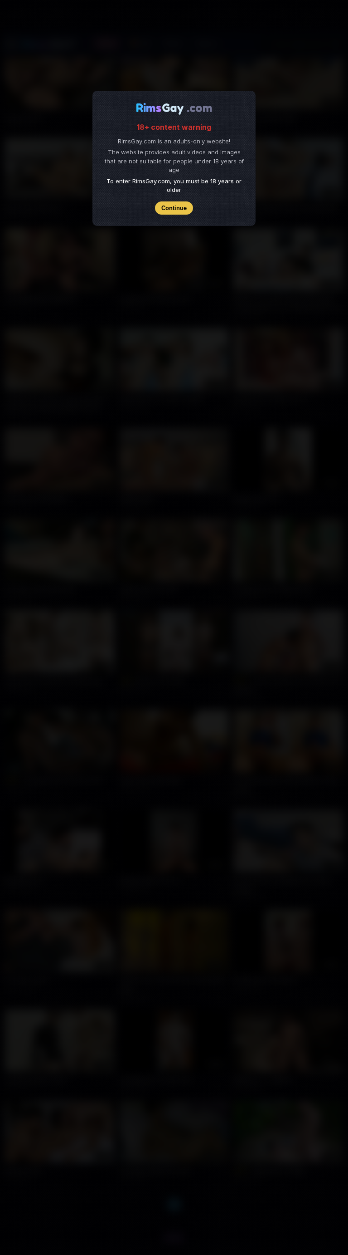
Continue (174, 208)
